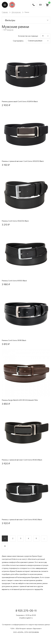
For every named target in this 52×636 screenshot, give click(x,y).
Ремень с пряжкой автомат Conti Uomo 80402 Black (22, 520)
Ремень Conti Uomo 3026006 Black (15, 221)
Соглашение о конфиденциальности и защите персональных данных (26, 624)
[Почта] (40, 5)
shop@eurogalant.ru (26, 618)
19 (5, 546)
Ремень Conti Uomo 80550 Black (14, 281)
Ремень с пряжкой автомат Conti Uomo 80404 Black (22, 460)
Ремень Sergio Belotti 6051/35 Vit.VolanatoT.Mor (20, 400)
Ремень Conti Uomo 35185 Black (14, 340)
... (44, 538)
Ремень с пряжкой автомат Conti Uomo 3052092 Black (23, 161)
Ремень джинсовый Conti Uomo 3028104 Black (20, 102)
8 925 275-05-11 (26, 610)
